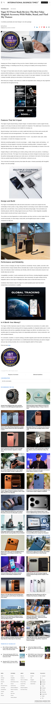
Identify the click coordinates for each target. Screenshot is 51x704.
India (31, 677)
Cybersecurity (13, 685)
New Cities (13, 693)
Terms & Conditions (24, 679)
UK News (2, 677)
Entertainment (3, 689)
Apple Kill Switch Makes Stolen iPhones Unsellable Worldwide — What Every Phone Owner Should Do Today (36, 617)
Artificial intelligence (14, 687)
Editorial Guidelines (37, 374)
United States (32, 683)
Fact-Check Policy (24, 689)
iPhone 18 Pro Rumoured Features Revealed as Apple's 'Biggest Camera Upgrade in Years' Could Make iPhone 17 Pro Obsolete (12, 491)
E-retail (12, 675)
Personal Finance (4, 685)
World (2, 675)
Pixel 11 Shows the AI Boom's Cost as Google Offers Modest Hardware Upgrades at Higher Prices (11, 450)
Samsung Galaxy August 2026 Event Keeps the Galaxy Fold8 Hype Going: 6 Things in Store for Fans (37, 407)
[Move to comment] (49, 27)
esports (12, 691)
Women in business (14, 689)
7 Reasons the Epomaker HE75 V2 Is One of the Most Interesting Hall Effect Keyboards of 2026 (11, 655)
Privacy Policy (23, 681)
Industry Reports (14, 697)
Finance (12, 683)
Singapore (32, 679)
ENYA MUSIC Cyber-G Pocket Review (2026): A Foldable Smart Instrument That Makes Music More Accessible (36, 655)
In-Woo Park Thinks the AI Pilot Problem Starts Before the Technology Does (36, 648)
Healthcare (13, 679)
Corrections (23, 685)
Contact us (23, 677)
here (9, 345)
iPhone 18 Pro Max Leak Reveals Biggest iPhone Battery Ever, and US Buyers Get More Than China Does (12, 553)
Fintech (12, 695)
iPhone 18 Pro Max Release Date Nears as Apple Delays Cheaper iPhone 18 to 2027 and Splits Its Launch (12, 428)
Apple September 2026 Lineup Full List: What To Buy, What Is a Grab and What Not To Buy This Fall (37, 450)
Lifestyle (2, 691)
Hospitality (13, 677)
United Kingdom (33, 681)
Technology (3, 687)
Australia (32, 675)
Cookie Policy (23, 683)
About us (22, 675)
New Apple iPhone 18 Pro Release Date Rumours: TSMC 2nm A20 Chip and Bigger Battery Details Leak (38, 428)
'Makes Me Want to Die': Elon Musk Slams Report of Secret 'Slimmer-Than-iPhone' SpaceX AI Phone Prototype (37, 639)
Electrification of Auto (14, 681)
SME (2, 683)
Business (2, 681)
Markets (2, 679)
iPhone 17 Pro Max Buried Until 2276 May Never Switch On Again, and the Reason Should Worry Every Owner (12, 596)
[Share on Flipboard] (42, 27)
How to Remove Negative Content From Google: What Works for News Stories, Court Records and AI (10, 648)
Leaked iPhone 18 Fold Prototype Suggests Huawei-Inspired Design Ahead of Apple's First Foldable (37, 574)
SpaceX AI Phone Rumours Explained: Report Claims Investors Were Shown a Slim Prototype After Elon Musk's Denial (12, 617)
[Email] (46, 27)
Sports (2, 693)
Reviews (2, 695)
